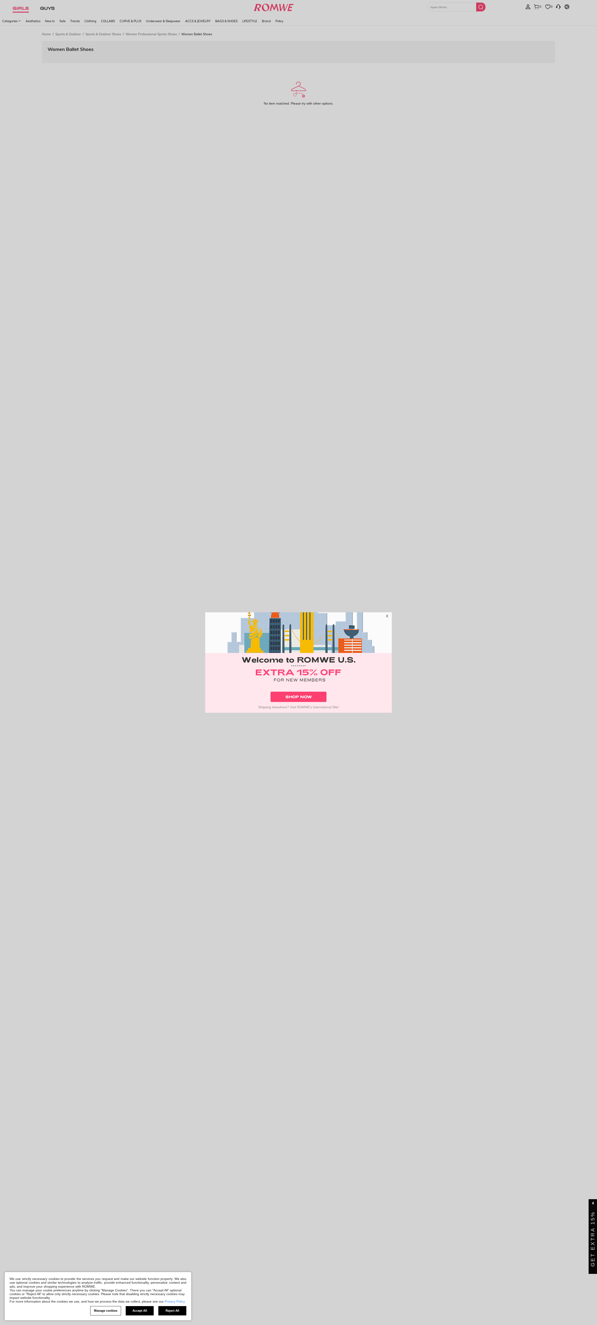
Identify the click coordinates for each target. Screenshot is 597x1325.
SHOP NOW (298, 696)
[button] (387, 617)
